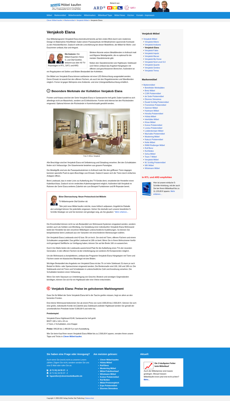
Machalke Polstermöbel (155, 134)
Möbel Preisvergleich (109, 383)
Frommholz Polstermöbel (155, 105)
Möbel (49, 15)
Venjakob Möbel (83, 20)
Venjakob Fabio (151, 50)
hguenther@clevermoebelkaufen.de (66, 376)
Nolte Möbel (150, 142)
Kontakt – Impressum (145, 15)
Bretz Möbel (150, 91)
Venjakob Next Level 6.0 (155, 62)
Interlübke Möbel (152, 119)
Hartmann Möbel (152, 111)
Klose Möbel (150, 122)
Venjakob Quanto (152, 65)
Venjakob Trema (152, 71)
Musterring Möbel (152, 137)
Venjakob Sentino (152, 68)
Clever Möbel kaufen (54, 20)
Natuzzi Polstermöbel (154, 139)
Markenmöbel (60, 15)
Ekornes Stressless (153, 99)
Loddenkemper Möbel (154, 131)
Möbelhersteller (75, 15)
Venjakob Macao (152, 56)
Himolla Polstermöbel (154, 114)
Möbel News (119, 15)
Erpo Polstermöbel (108, 386)
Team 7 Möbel (151, 157)
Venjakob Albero (152, 42)
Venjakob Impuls (152, 53)
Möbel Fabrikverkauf (109, 371)
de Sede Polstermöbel (154, 96)
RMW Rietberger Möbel (155, 145)
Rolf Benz (149, 148)
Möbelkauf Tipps (105, 15)
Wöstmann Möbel (152, 168)
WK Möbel (149, 165)
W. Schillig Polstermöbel (155, 163)
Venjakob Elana (152, 48)
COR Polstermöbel (153, 93)
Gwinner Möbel (151, 108)
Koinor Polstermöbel (153, 125)
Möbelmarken (90, 15)
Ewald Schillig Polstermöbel (157, 102)
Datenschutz (89, 398)
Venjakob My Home (153, 59)
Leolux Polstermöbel (153, 128)
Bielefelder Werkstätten (155, 88)
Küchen (130, 15)
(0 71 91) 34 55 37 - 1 (59, 370)
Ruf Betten (149, 151)
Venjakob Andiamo (153, 45)
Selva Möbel (150, 154)
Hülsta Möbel (150, 116)
